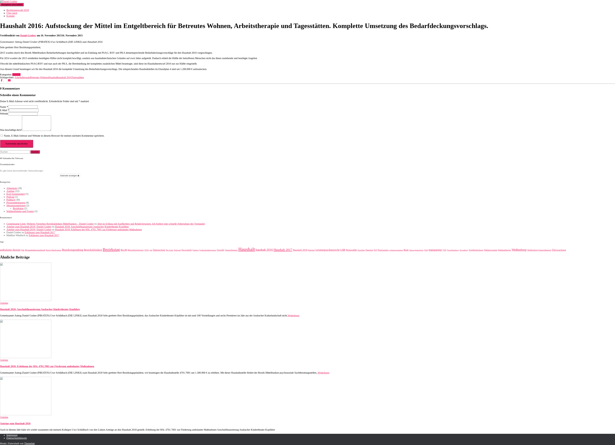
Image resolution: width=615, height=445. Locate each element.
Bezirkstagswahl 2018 (17, 10)
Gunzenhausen (231, 250)
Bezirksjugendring (72, 249)
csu (150, 250)
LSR (342, 249)
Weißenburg (519, 249)
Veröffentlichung (476, 250)
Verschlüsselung (453, 250)
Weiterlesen (293, 315)
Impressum (11, 435)
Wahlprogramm (490, 250)
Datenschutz (159, 250)
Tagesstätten (78, 77)
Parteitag (369, 250)
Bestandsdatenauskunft (35, 250)
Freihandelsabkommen (207, 250)
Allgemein (11, 188)
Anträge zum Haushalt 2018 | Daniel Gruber (28, 226)
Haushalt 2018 (300, 250)
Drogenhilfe (186, 250)
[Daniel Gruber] (8, 1)
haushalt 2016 (64, 77)
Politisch (10, 199)
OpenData (361, 250)
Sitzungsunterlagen (16, 205)
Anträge (16, 74)
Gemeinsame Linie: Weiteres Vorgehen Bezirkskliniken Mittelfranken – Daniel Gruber (50, 223)
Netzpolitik (351, 250)
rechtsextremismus (396, 250)
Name (4, 107)
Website (4, 113)
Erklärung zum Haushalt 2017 (40, 232)
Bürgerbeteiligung (136, 250)
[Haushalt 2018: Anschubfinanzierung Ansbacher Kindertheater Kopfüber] (25, 300)
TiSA (426, 250)
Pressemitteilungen (15, 202)
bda (23, 250)
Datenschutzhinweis (16, 438)
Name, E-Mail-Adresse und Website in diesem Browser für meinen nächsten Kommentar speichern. (54, 135)
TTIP (444, 250)
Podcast (10, 197)
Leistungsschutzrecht (328, 249)
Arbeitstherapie (22, 77)
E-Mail (4, 110)
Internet (311, 250)
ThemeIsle (29, 443)
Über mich (11, 13)
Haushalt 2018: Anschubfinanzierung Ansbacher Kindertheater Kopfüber (92, 226)
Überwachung (559, 250)
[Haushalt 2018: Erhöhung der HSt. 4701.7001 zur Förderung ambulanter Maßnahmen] (25, 357)
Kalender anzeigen (69, 175)
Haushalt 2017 (283, 249)
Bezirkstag (18, 208)
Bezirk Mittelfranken (53, 250)
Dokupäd (177, 250)
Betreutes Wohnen (39, 77)
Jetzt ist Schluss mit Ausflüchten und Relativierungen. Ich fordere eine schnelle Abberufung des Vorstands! (151, 223)
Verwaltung (463, 250)
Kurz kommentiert (15, 194)
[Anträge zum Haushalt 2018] (25, 414)
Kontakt (10, 16)
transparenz (435, 249)
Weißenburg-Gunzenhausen (539, 250)
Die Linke (169, 250)
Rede (406, 250)
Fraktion (196, 250)
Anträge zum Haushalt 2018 (15, 423)
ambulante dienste (10, 249)
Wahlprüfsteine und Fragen (20, 211)
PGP (375, 250)
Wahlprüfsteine (504, 250)
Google (220, 250)
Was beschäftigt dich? (11, 130)
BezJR (124, 250)
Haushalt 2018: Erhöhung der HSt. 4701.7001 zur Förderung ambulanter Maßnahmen (98, 229)
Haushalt (53, 77)
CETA (146, 250)
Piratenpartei (383, 250)
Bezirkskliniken (93, 249)
